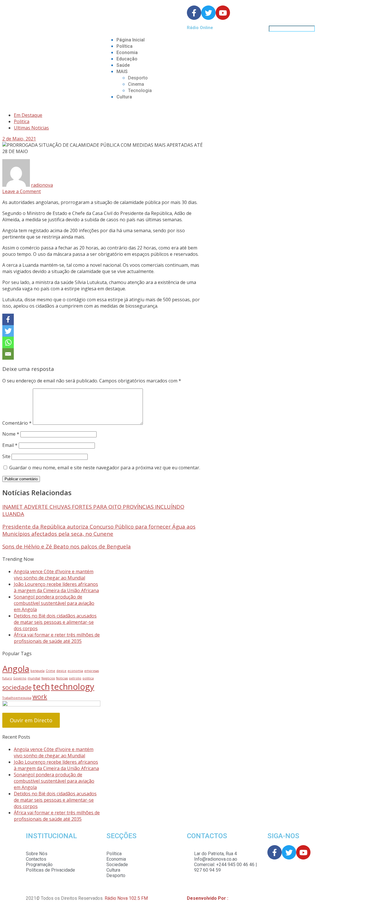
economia (75, 671)
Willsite (237, 898)
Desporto (138, 78)
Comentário (17, 423)
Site (6, 456)
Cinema (136, 84)
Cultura (124, 97)
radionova (42, 185)
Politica (21, 121)
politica (88, 678)
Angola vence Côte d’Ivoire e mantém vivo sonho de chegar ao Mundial (53, 574)
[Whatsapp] (8, 342)
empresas (91, 671)
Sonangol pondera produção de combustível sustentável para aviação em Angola (54, 603)
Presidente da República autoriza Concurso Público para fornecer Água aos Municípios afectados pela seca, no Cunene (98, 530)
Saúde (123, 65)
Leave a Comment (21, 191)
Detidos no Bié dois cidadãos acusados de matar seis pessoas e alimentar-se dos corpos (55, 622)
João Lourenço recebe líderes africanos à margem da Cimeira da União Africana (56, 587)
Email (10, 445)
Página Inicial (130, 40)
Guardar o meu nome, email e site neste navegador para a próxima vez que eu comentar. (104, 467)
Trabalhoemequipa (16, 698)
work (39, 696)
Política (124, 46)
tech (41, 686)
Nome (10, 434)
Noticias (62, 678)
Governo (19, 678)
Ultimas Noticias (31, 128)
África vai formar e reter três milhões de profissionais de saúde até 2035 (57, 638)
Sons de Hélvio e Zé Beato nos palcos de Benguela (66, 546)
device (61, 671)
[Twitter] (8, 331)
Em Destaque (28, 115)
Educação (126, 59)
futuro (7, 678)
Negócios (48, 678)
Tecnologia (140, 90)
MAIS (122, 71)
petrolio (75, 678)
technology (72, 686)
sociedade (17, 687)
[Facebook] (8, 319)
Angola (15, 668)
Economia (127, 52)
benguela (37, 671)
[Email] (8, 354)
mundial (34, 678)
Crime (50, 671)
